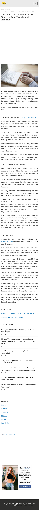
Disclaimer (19, 505)
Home (2, 9)
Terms (8, 505)
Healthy (8, 9)
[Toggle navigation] (36, 3)
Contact (30, 505)
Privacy (13, 505)
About (25, 505)
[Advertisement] (19, 42)
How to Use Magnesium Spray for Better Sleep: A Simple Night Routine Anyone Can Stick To (18, 341)
